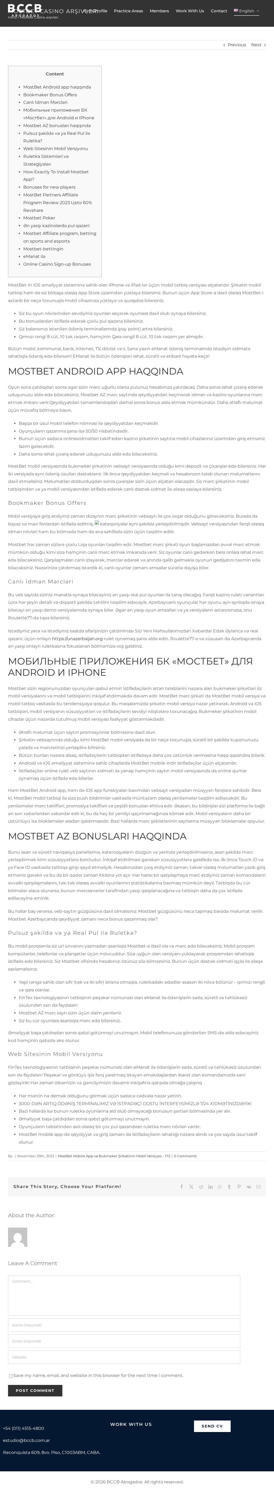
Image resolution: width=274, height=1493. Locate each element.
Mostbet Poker (39, 217)
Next (256, 44)
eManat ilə (34, 256)
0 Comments (185, 1156)
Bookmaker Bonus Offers (50, 94)
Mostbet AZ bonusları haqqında (57, 125)
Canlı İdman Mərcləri (45, 102)
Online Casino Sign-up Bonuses (57, 264)
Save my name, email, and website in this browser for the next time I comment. (98, 1375)
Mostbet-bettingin (43, 248)
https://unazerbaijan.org (77, 638)
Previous (237, 44)
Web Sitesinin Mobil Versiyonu (55, 148)
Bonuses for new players (49, 187)
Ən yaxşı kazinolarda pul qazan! (56, 225)
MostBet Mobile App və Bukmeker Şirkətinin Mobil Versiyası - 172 (114, 1156)
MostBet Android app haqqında (57, 87)
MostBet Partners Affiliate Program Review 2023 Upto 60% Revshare (57, 202)
